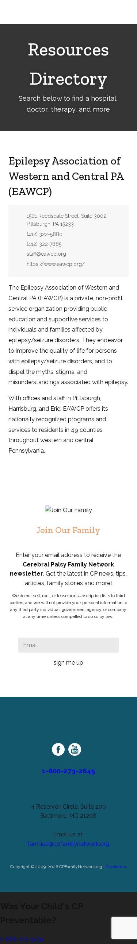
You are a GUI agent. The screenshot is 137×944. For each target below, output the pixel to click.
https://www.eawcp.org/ (56, 264)
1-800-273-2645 (68, 771)
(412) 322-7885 (44, 244)
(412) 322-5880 (44, 234)
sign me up (68, 662)
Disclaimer (116, 866)
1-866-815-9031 (22, 939)
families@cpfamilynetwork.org (68, 843)
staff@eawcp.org (46, 254)
